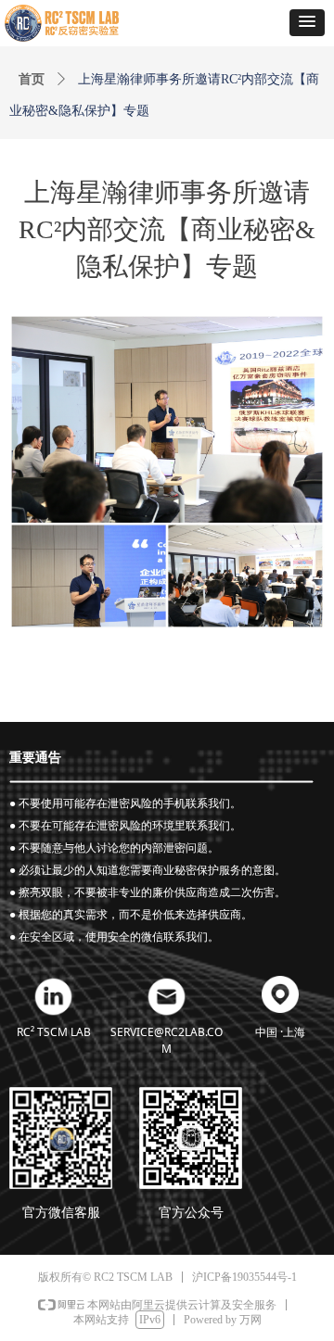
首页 (32, 79)
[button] (307, 22)
